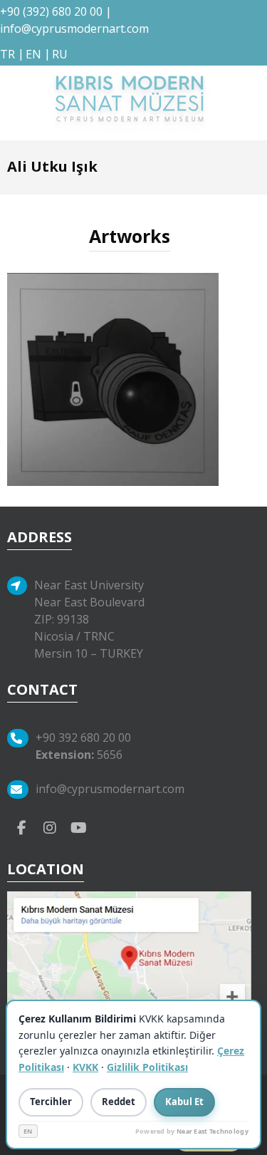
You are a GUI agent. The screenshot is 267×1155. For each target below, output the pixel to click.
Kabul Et (184, 1101)
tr (7, 54)
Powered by (191, 1131)
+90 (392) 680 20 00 (51, 11)
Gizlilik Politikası (147, 1067)
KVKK (85, 1067)
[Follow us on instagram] (50, 827)
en (33, 54)
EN (28, 1131)
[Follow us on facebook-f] (21, 827)
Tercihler (51, 1101)
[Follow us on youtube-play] (78, 827)
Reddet (118, 1101)
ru (60, 54)
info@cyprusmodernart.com (74, 28)
